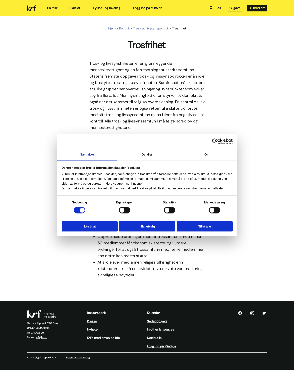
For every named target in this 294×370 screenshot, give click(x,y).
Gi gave (234, 8)
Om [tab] (206, 154)
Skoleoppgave (157, 321)
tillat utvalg (147, 226)
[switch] (124, 210)
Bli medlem (257, 8)
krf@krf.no (41, 337)
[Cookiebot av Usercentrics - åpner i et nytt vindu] (215, 141)
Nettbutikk (154, 338)
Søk (218, 8)
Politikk (52, 8)
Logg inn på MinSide (147, 8)
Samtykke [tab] (87, 154)
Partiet (75, 8)
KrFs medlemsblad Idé (103, 338)
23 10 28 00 (37, 332)
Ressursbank (96, 313)
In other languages (160, 329)
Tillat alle (204, 226)
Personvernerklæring (78, 357)
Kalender (153, 313)
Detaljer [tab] (147, 154)
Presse (92, 321)
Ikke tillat (89, 226)
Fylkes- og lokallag (106, 8)
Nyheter (93, 329)
